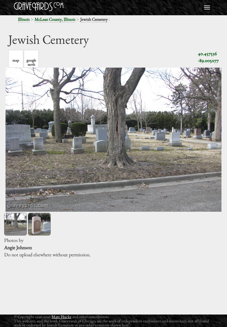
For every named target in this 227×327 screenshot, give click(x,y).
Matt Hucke (61, 316)
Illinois (24, 19)
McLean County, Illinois (55, 19)
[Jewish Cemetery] (15, 224)
